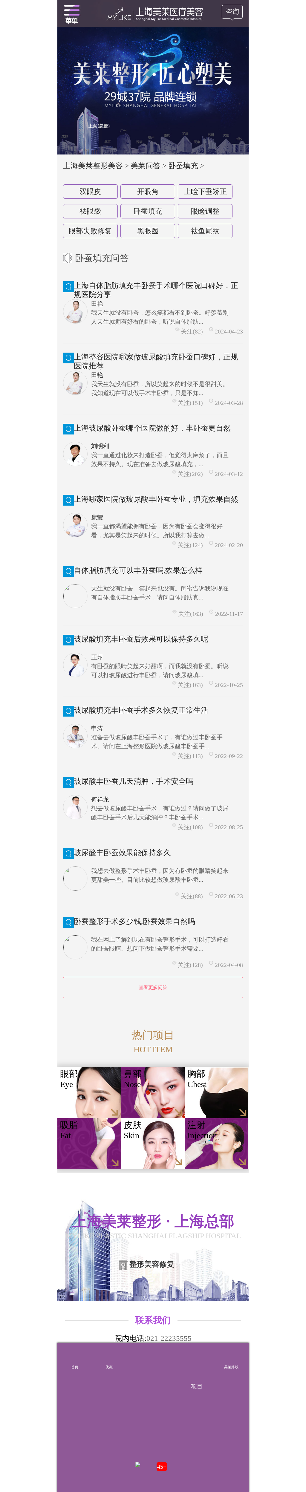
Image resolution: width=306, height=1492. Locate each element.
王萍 (97, 657)
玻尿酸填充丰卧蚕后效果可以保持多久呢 (141, 639)
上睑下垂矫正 (205, 191)
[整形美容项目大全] (71, 13)
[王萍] (75, 665)
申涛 (97, 728)
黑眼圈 (148, 231)
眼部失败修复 (90, 231)
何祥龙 (100, 799)
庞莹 (97, 517)
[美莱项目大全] (197, 1357)
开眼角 (148, 191)
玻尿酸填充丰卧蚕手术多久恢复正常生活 (141, 710)
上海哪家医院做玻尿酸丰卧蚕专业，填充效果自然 (156, 499)
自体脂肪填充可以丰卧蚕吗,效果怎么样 (138, 570)
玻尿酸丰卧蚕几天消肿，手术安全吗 (133, 781)
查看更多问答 (153, 987)
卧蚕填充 (148, 211)
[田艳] (75, 311)
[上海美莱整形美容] (153, 13)
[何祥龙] (75, 807)
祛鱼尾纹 (205, 231)
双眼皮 (90, 191)
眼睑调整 (205, 211)
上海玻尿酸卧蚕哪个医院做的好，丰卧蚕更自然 (152, 428)
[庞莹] (75, 525)
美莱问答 (145, 166)
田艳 (97, 303)
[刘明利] (75, 454)
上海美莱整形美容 (93, 166)
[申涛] (75, 736)
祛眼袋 (90, 211)
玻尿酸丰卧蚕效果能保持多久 (122, 853)
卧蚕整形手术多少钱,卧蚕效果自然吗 (134, 921)
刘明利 (100, 446)
